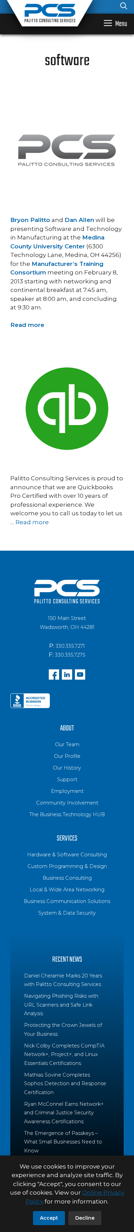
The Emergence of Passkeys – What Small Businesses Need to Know (63, 1142)
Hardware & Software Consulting (67, 855)
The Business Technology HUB (67, 814)
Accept (49, 1218)
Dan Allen (79, 219)
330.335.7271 (70, 646)
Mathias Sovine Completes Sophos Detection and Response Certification (65, 1083)
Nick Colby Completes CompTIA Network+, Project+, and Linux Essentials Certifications (64, 1054)
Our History (67, 768)
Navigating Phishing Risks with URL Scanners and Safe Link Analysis (61, 1005)
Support (67, 779)
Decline (84, 1218)
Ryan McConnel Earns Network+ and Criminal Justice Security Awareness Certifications (64, 1113)
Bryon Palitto (30, 219)
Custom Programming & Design (67, 866)
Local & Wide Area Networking (67, 890)
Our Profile (67, 756)
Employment (67, 791)
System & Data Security (67, 913)
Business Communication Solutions (67, 901)
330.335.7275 (70, 655)
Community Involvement (67, 803)
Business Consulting (67, 878)
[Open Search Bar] (123, 7)
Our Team (67, 744)
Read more (27, 324)
